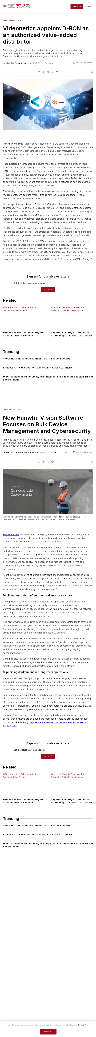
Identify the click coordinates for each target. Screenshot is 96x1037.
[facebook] (39, 72)
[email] (57, 72)
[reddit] (52, 72)
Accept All (48, 1032)
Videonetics (20, 63)
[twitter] (48, 72)
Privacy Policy (83, 1025)
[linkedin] (43, 72)
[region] (48, 1029)
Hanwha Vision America (26, 452)
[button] (5, 6)
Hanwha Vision (11, 534)
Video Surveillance (12, 20)
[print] (91, 72)
